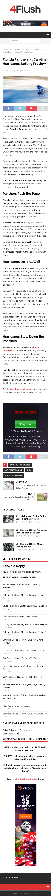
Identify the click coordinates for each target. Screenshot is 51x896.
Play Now (25, 424)
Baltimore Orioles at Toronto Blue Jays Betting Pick (25, 714)
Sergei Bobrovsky (13, 475)
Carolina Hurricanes (20, 465)
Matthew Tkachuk (13, 470)
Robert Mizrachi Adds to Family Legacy (20, 617)
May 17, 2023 (10, 71)
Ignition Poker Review (27, 779)
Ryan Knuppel (25, 71)
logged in (18, 572)
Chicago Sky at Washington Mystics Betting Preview (25, 624)
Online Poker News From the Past (17, 730)
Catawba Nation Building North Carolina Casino (23, 650)
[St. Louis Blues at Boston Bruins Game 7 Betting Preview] (8, 522)
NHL (29, 470)
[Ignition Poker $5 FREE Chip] (25, 865)
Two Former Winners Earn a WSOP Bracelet (22, 658)
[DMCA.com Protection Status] (11, 877)
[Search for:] (25, 41)
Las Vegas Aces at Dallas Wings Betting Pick (22, 677)
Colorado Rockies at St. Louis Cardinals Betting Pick (25, 632)
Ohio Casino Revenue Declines (16, 706)
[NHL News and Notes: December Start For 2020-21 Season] (8, 536)
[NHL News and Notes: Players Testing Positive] (8, 549)
